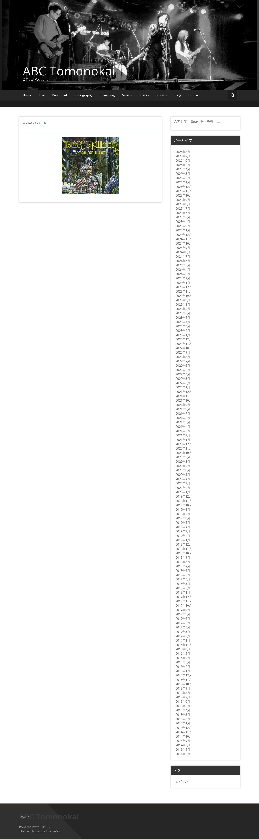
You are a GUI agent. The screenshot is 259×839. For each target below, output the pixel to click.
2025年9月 (183, 200)
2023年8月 (183, 304)
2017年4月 (183, 627)
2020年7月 (183, 466)
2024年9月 (183, 248)
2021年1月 (183, 440)
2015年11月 (184, 680)
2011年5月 (183, 754)
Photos (162, 95)
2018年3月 (183, 584)
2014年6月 (183, 745)
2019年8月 (183, 509)
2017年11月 (184, 601)
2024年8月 (183, 252)
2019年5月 (183, 523)
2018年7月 (183, 566)
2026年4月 (183, 169)
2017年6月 (183, 618)
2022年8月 (183, 357)
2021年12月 (184, 392)
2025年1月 (183, 230)
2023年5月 (183, 317)
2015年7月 (183, 697)
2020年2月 (183, 488)
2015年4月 (183, 710)
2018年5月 (183, 575)
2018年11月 (184, 549)
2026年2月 (183, 178)
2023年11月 (184, 291)
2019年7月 (183, 514)
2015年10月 (184, 684)
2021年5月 (183, 422)
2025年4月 (183, 221)
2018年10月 (184, 553)
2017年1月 (183, 640)
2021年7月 (183, 413)
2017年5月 (183, 623)
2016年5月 (183, 653)
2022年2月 (183, 383)
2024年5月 (183, 265)
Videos (127, 95)
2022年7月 (183, 361)
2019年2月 (183, 536)
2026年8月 (183, 152)
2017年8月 (183, 614)
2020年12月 (184, 444)
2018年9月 (183, 557)
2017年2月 (183, 636)
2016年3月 (183, 662)
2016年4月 (183, 658)
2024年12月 (184, 235)
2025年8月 (183, 204)
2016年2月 (183, 666)
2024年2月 (183, 278)
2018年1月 (183, 592)
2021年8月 (183, 409)
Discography (83, 95)
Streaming (107, 95)
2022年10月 (184, 348)
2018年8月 (183, 562)
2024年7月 (183, 256)
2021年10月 (184, 400)
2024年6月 (183, 261)
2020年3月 (183, 483)
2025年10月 (184, 195)
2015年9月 (183, 688)
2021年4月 (183, 427)
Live (42, 95)
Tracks (144, 95)
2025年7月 (183, 208)
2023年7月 (183, 309)
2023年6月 (183, 313)
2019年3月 (183, 531)
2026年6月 (183, 160)
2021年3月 (183, 431)
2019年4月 (183, 527)
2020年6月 (183, 470)
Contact (194, 95)
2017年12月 (184, 597)
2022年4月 (183, 374)
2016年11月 (184, 645)
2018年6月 (183, 571)
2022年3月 (183, 379)
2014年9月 (183, 741)
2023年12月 (184, 287)
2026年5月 (183, 165)
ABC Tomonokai (69, 70)
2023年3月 (183, 326)
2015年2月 (183, 719)
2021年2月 (183, 435)
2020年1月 (183, 492)
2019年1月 (183, 540)
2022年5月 (183, 370)
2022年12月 (184, 339)
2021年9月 (183, 405)
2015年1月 (183, 723)
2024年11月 (184, 239)
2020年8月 (183, 461)
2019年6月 (183, 518)
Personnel (59, 95)
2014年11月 (184, 732)
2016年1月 (183, 671)
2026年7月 (183, 156)
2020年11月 (184, 448)
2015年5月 (183, 706)
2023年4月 (183, 322)
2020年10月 (184, 453)
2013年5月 (183, 749)
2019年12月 (184, 496)
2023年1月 (183, 335)
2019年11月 (184, 501)
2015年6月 (183, 701)
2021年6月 (183, 418)
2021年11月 (184, 396)
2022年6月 (183, 365)
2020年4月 (183, 479)
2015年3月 (183, 714)
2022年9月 (183, 352)
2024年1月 (183, 283)
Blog (177, 95)
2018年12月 (184, 544)
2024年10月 (184, 243)
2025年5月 (183, 217)
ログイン (182, 781)
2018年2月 (183, 588)
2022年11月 (184, 344)
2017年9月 (183, 610)
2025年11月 (184, 191)
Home (27, 95)
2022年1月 (183, 387)
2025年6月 (183, 213)
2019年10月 (184, 505)
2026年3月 (183, 173)
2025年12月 (184, 187)
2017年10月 (184, 605)
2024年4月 (183, 269)
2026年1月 (183, 182)
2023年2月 (183, 331)
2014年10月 (184, 736)
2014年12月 (184, 728)
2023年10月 (184, 296)
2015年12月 (184, 675)
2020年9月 (183, 457)
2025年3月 (183, 226)
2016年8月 (183, 649)
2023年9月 (183, 300)
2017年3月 (183, 632)
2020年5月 (183, 475)
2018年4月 (183, 579)
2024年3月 (183, 274)
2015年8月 (183, 693)
